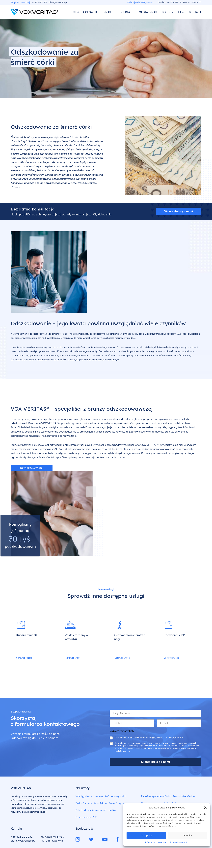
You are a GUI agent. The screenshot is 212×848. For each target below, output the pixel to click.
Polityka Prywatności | (145, 2)
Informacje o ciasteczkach (156, 842)
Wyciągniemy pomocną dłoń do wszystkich (101, 796)
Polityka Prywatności (179, 842)
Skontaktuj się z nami (178, 211)
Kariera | (131, 2)
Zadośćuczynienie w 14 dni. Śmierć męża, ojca (103, 803)
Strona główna (85, 12)
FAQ (181, 12)
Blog (165, 12)
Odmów (187, 835)
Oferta (125, 12)
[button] (205, 807)
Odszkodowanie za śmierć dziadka (96, 810)
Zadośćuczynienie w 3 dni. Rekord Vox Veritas (168, 796)
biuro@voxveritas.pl (58, 2)
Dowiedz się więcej (31, 468)
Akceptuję (146, 835)
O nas (107, 12)
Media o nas (148, 12)
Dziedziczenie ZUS (86, 817)
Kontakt (194, 12)
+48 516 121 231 (39, 2)
